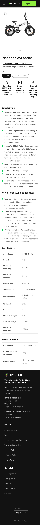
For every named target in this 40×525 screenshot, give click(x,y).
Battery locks (9, 479)
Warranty (8, 435)
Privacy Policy (10, 450)
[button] (4, 3)
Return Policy (9, 460)
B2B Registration (11, 474)
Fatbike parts (9, 489)
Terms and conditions (12, 445)
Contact (7, 493)
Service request (10, 430)
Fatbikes (7, 484)
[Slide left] (15, 50)
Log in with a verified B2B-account (17, 64)
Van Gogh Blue (21, 76)
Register (28, 4)
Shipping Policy (10, 455)
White (6, 76)
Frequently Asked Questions (15, 440)
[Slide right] (24, 50)
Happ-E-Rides (22, 521)
